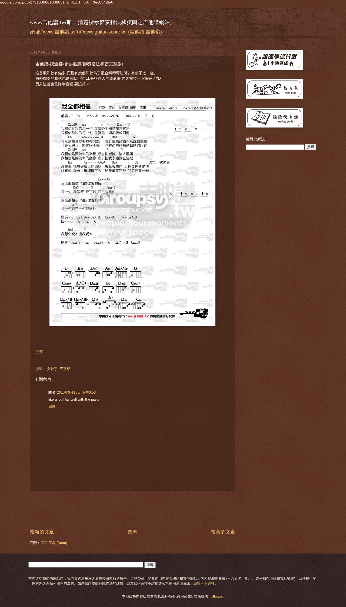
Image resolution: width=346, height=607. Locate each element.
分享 (39, 352)
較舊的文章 (223, 532)
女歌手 (52, 369)
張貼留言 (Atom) (54, 543)
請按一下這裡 (204, 583)
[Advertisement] (132, 510)
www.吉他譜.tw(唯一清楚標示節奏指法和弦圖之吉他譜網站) (101, 22)
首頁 (132, 532)
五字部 (65, 369)
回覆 (51, 406)
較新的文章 (42, 532)
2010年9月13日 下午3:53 (76, 392)
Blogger (217, 596)
